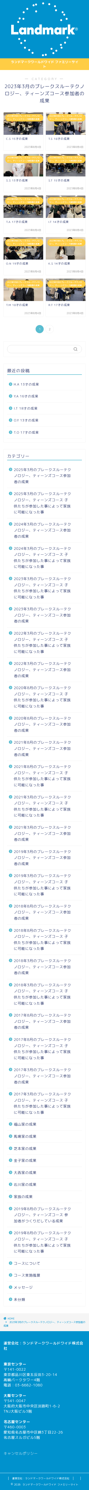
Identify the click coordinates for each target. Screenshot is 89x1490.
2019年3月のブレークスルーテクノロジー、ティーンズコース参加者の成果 (42, 857)
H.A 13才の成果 (26, 384)
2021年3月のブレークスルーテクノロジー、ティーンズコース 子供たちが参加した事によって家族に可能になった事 (42, 806)
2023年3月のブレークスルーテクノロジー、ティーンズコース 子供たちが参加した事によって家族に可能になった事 (42, 588)
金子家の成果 (25, 1160)
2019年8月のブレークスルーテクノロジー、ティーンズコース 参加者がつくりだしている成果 (42, 1215)
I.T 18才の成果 (26, 408)
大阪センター (15, 1395)
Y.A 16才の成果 (26, 396)
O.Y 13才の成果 (26, 420)
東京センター (15, 1364)
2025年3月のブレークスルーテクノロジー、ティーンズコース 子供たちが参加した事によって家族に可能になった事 (42, 503)
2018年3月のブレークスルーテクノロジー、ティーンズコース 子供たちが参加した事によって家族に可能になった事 (42, 994)
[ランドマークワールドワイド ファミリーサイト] (44, 54)
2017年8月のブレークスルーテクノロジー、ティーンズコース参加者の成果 (42, 1021)
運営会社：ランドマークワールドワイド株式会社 (41, 1478)
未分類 (19, 1299)
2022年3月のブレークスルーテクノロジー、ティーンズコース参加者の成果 (42, 669)
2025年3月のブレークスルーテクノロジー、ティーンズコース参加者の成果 (42, 475)
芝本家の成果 (25, 1148)
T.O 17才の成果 (26, 432)
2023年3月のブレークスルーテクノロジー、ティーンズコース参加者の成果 (42, 615)
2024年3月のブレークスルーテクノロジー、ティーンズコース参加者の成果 (42, 530)
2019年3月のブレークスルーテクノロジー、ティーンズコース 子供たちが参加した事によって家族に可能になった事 (42, 885)
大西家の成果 (25, 1172)
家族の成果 (23, 1196)
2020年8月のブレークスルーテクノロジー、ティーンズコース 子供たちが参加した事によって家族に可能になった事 (42, 697)
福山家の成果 (25, 1124)
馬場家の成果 (25, 1136)
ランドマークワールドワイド (47, 1343)
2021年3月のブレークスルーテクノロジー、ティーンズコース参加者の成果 (42, 833)
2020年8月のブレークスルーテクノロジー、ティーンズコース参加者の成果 (42, 724)
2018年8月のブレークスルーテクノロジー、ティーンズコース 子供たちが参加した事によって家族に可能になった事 (42, 939)
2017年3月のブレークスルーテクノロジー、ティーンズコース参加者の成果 (42, 1075)
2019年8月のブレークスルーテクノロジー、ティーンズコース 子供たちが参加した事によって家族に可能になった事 (42, 1242)
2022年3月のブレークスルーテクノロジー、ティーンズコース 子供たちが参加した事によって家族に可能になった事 (42, 642)
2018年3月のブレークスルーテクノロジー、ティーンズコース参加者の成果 (42, 966)
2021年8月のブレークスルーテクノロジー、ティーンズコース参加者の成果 (42, 748)
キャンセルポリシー (21, 1453)
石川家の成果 (25, 1184)
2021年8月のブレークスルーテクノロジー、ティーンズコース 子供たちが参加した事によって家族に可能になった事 (42, 776)
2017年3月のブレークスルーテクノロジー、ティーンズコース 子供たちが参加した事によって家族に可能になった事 (42, 1103)
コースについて (27, 1263)
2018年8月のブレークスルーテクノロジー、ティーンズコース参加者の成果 (42, 912)
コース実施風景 (27, 1275)
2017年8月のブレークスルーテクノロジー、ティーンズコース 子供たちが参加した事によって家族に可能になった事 (42, 1048)
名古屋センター (17, 1421)
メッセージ (23, 1287)
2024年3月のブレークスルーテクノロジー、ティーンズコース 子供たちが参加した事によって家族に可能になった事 (42, 557)
